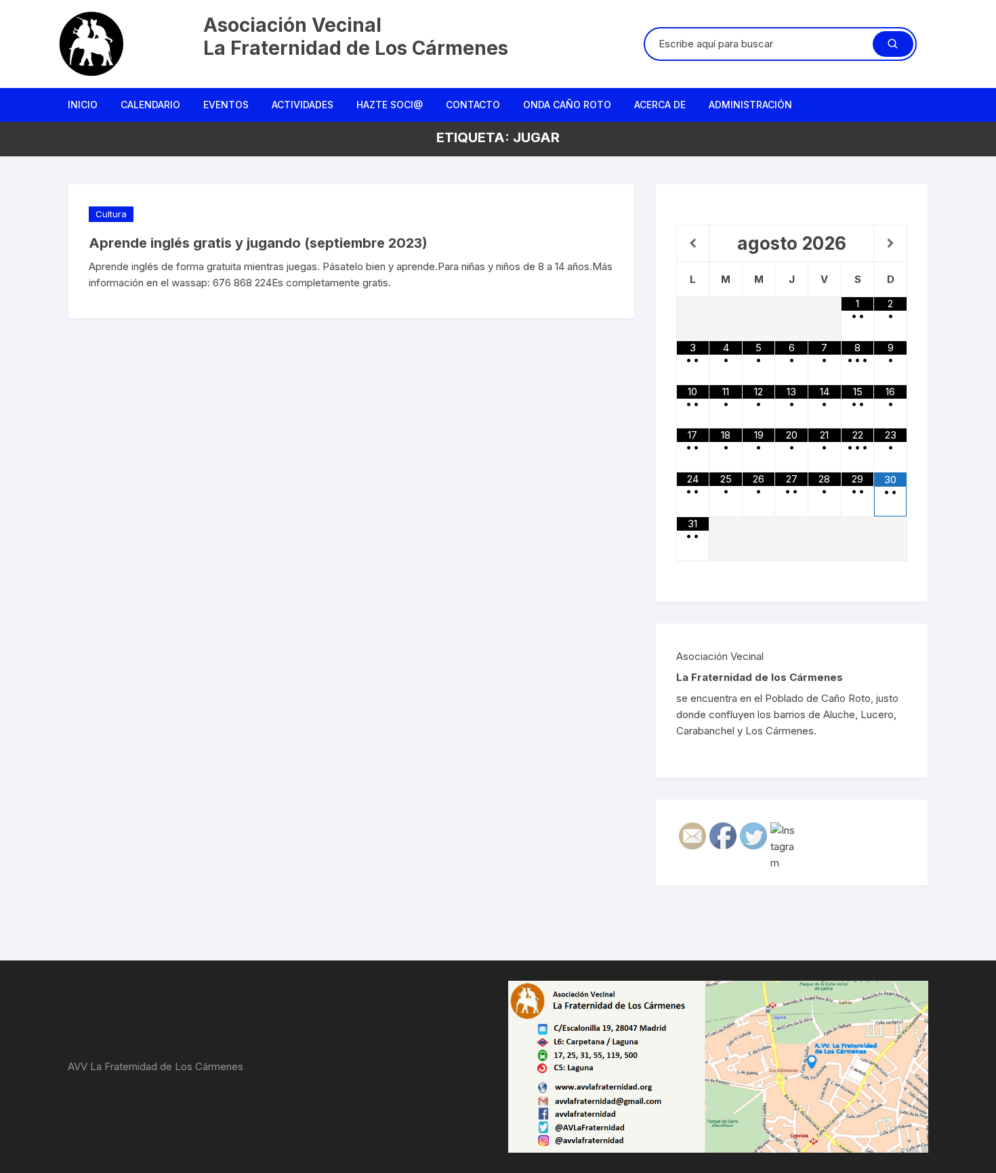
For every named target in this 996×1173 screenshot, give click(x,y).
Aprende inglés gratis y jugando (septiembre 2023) (258, 243)
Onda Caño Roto (567, 104)
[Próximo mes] (890, 243)
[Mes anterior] (693, 243)
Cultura (111, 213)
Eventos (226, 104)
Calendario (150, 104)
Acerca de (660, 104)
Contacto (473, 104)
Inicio (83, 104)
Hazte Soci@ (389, 104)
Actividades (302, 104)
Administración (750, 104)
